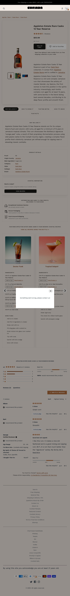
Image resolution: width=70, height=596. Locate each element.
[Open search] (3, 8)
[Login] (62, 8)
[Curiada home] (34, 8)
